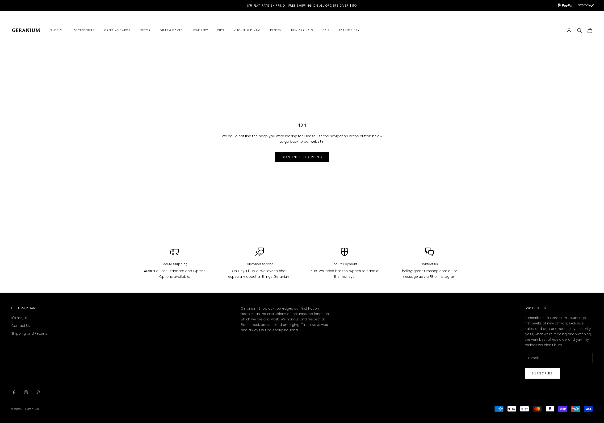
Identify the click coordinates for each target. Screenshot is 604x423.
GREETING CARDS (117, 30)
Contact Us (20, 325)
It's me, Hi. (19, 317)
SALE (326, 30)
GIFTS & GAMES (171, 30)
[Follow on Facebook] (13, 392)
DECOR (145, 30)
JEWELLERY (200, 30)
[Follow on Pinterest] (38, 392)
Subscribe (542, 373)
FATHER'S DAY (349, 30)
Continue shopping (302, 157)
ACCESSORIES (84, 30)
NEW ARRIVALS (302, 30)
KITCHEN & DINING (247, 30)
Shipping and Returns (29, 333)
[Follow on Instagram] (26, 392)
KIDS (220, 30)
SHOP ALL (57, 30)
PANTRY (276, 30)
